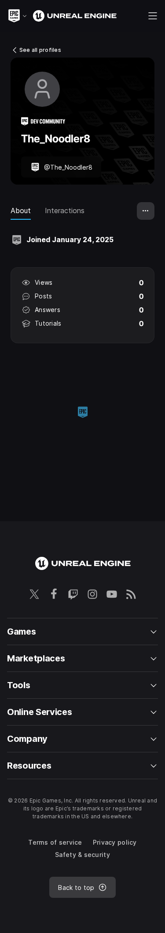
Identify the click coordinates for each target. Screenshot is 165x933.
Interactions (64, 210)
